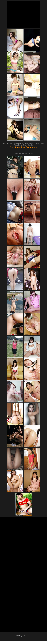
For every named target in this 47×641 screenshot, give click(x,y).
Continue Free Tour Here (23, 147)
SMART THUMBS (27, 515)
